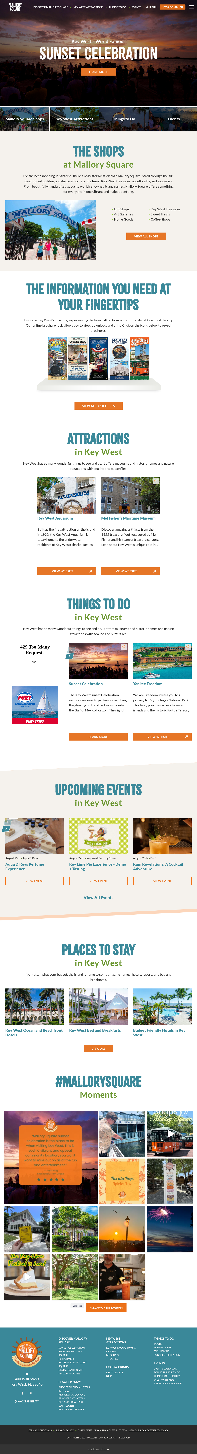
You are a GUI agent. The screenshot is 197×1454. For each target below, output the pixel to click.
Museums (112, 1355)
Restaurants (114, 1372)
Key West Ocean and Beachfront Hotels (71, 1396)
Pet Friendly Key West (168, 1383)
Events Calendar (165, 1368)
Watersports (162, 1347)
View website (68, 571)
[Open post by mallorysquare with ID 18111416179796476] (122, 1134)
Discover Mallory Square (50, 7)
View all (99, 1048)
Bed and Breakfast (70, 1402)
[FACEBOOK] (23, 1393)
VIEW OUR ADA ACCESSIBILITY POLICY (148, 1430)
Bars (109, 1376)
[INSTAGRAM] (30, 1393)
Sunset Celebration (71, 1347)
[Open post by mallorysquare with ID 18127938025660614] (170, 1181)
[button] (172, 7)
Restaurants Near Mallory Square (70, 1371)
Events (136, 7)
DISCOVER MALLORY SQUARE (72, 1340)
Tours (158, 1344)
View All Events (98, 897)
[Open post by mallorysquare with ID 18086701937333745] (27, 1277)
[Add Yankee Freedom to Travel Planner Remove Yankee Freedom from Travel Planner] (188, 647)
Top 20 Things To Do (167, 1372)
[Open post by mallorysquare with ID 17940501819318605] (27, 1229)
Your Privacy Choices (98, 1449)
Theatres (112, 1358)
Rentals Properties (71, 1409)
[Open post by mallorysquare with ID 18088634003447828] (170, 1134)
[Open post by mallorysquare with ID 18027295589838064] (75, 1229)
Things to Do (117, 7)
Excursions (161, 1351)
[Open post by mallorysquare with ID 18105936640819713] (122, 1277)
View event (44, 881)
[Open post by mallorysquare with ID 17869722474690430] (122, 1229)
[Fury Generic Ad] (35, 705)
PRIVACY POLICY (65, 1430)
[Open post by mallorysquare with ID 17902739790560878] (51, 1157)
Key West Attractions (88, 7)
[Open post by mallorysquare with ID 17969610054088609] (75, 1277)
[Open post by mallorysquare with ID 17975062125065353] (122, 1181)
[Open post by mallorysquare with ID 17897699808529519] (170, 1229)
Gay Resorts (66, 1405)
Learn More (98, 72)
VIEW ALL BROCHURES (98, 406)
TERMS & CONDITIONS (40, 1430)
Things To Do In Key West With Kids (167, 1377)
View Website (160, 737)
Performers (66, 1358)
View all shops (146, 236)
